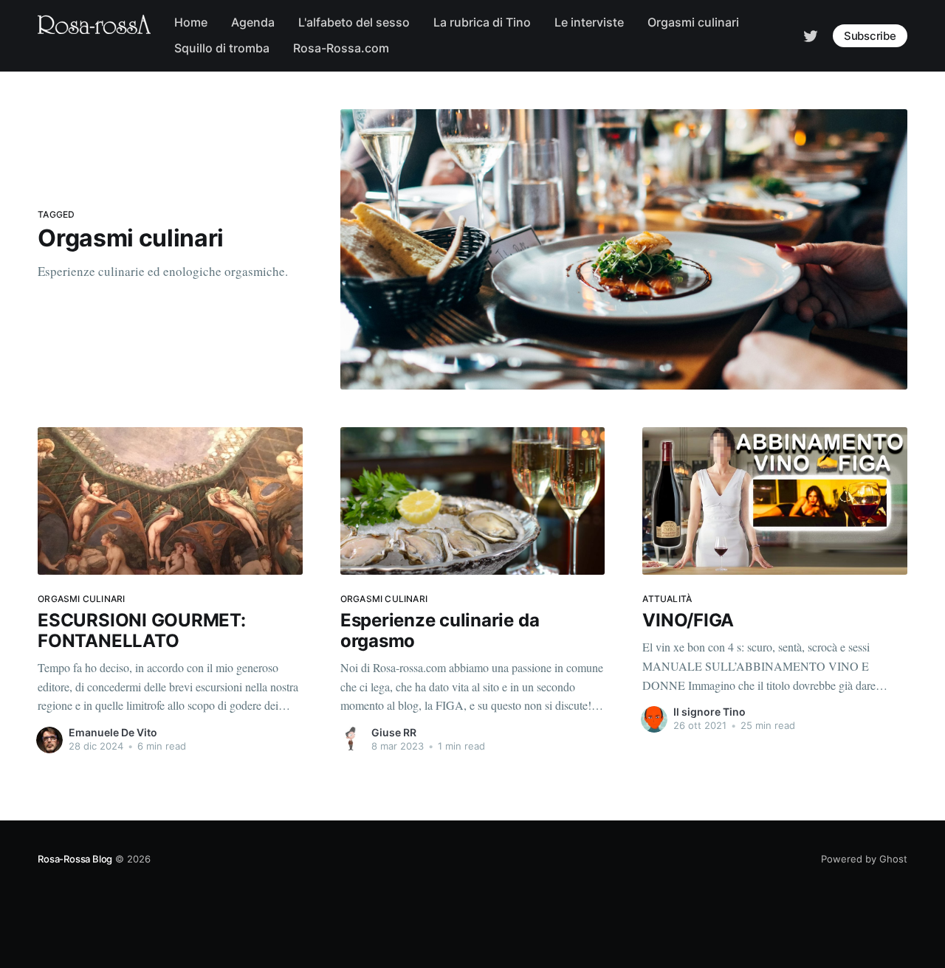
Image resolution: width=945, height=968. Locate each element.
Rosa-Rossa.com (341, 48)
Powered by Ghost (864, 859)
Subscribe (870, 36)
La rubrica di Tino (482, 22)
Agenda (253, 22)
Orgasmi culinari (693, 22)
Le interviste (589, 22)
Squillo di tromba (221, 48)
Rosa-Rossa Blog (75, 859)
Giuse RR (393, 732)
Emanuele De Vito (113, 732)
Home (190, 22)
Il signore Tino (709, 711)
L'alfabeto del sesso (354, 22)
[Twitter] (811, 34)
